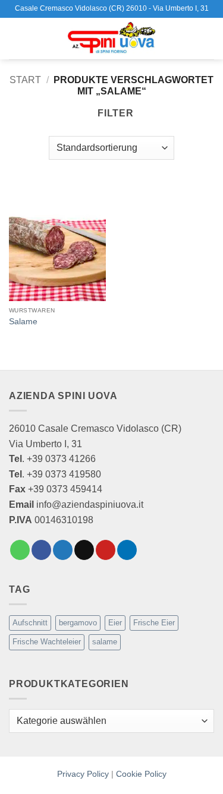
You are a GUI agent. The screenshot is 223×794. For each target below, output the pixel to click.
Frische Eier (154, 622)
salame (104, 641)
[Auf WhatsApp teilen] (20, 550)
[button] (16, 38)
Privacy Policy (83, 774)
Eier (115, 622)
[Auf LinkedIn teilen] (127, 550)
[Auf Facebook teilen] (41, 550)
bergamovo (78, 622)
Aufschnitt (30, 622)
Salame (23, 321)
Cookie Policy (141, 774)
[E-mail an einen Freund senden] (84, 550)
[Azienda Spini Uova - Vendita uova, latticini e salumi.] (111, 38)
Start (25, 80)
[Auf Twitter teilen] (63, 550)
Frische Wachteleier (46, 641)
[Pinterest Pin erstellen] (105, 550)
